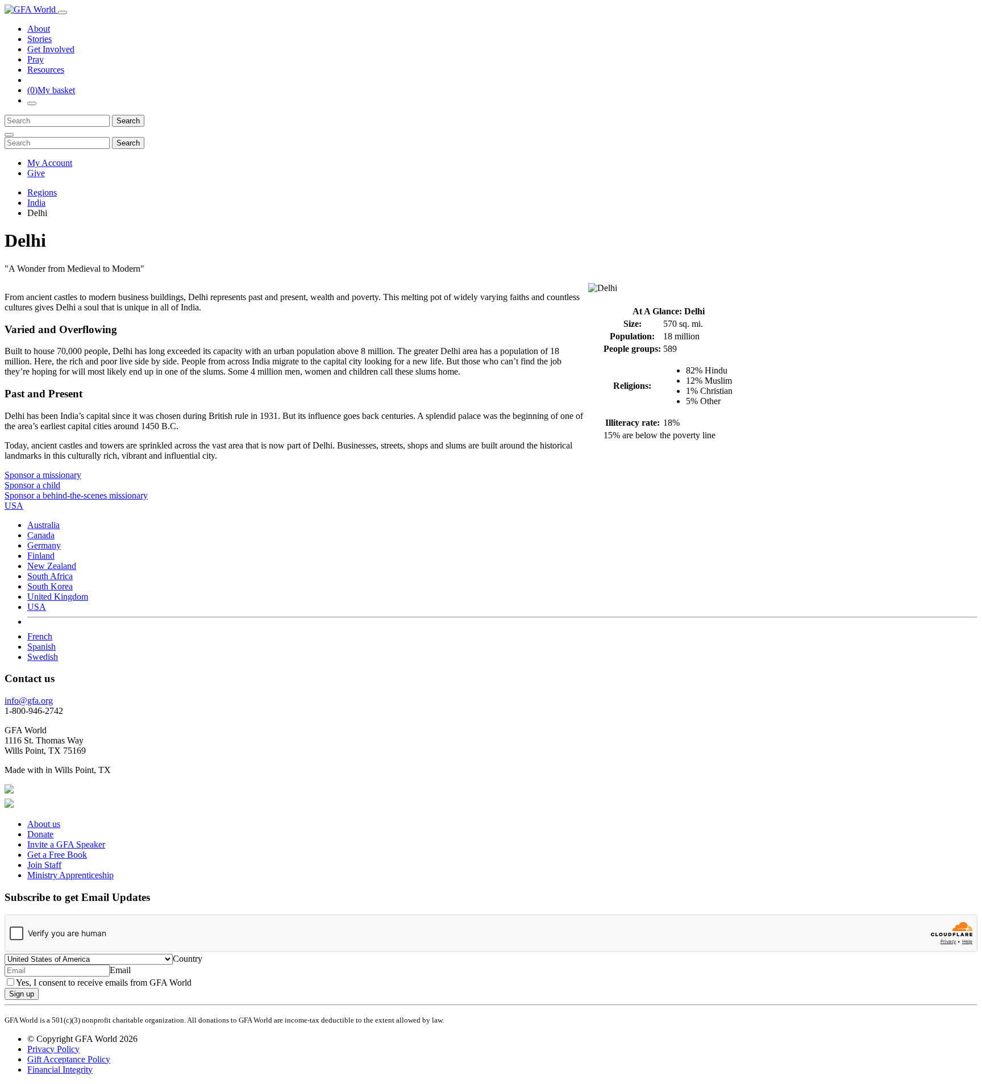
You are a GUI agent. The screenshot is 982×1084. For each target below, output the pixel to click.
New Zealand (51, 566)
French (39, 636)
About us (43, 824)
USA (36, 607)
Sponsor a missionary (43, 475)
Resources (45, 69)
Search (128, 121)
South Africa (50, 576)
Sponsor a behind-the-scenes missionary (76, 495)
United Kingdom (57, 596)
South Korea (50, 586)
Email (120, 970)
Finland (41, 555)
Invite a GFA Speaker (66, 844)
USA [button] (14, 505)
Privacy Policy (53, 1049)
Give (36, 173)
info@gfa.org (29, 700)
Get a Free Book (57, 854)
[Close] (9, 134)
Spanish (41, 646)
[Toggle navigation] (62, 12)
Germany (44, 545)
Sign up (21, 994)
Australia (43, 525)
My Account (49, 163)
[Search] (31, 103)
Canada (41, 535)
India (36, 202)
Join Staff (44, 865)
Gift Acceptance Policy (68, 1059)
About (38, 29)
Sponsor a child (32, 485)
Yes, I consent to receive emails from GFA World (104, 982)
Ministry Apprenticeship (70, 875)
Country (187, 958)
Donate (40, 834)
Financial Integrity (60, 1069)
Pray (35, 59)
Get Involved (50, 49)
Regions (42, 192)
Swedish (42, 657)
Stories (39, 39)
